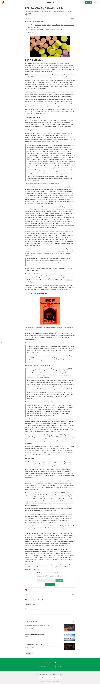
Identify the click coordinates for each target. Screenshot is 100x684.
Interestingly (29, 447)
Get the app (56, 677)
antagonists (33, 94)
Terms (54, 674)
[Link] (23, 60)
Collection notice (60, 674)
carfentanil (69, 280)
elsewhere (60, 191)
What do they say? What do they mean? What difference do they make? (42, 646)
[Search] (80, 2)
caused (38, 67)
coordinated (39, 435)
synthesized (50, 63)
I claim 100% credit (29, 627)
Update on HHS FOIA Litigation (34, 634)
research (54, 100)
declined (33, 485)
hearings (48, 333)
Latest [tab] (30, 621)
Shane (32, 647)
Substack (43, 681)
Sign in (96, 2)
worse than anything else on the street (63, 25)
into (63, 483)
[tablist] (31, 604)
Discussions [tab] (35, 621)
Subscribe (88, 2)
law (59, 453)
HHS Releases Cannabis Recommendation (38, 625)
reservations (49, 343)
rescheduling (48, 365)
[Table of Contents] (1, 342)
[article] (50, 628)
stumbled (61, 87)
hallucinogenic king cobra (42, 25)
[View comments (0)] (31, 18)
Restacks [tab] (34, 604)
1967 (51, 71)
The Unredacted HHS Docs (33, 644)
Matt (30, 13)
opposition (43, 402)
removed (47, 290)
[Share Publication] (83, 2)
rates (38, 483)
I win (26, 636)
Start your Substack (46, 677)
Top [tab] (27, 621)
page (27, 197)
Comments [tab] (28, 604)
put (26, 140)
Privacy (50, 674)
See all (28, 653)
